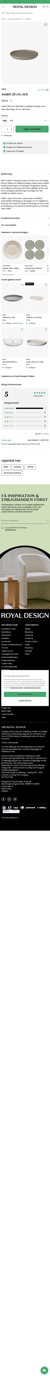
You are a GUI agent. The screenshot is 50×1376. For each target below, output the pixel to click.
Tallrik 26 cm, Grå (8, 317)
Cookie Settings (25, 700)
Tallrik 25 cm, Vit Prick (33, 317)
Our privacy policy (16, 688)
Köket (27, 644)
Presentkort (6, 635)
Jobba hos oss (7, 651)
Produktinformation (10, 218)
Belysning (29, 632)
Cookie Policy (6, 663)
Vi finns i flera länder (9, 743)
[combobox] (25, 120)
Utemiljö (28, 651)
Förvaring (29, 648)
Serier (27, 654)
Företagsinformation (10, 654)
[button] (44, 7)
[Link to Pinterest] (15, 799)
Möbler (28, 629)
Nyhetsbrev (6, 632)
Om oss (4, 648)
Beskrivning (6, 174)
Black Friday (6, 711)
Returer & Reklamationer (11, 644)
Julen (3, 717)
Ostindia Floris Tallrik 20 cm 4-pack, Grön (35, 268)
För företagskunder (9, 667)
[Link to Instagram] (9, 799)
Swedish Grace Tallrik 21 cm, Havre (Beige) (12, 268)
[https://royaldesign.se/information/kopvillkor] (11, 811)
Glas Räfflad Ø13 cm (9, 362)
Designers (5, 670)
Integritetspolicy (8, 660)
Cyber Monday (7, 714)
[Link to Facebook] (3, 799)
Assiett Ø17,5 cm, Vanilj (34, 362)
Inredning (29, 638)
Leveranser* (6, 641)
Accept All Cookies (24, 694)
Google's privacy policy (32, 688)
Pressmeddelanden (9, 657)
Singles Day (6, 708)
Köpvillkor (5, 638)
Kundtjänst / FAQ (8, 629)
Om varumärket (8, 225)
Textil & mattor (31, 641)
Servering (29, 635)
